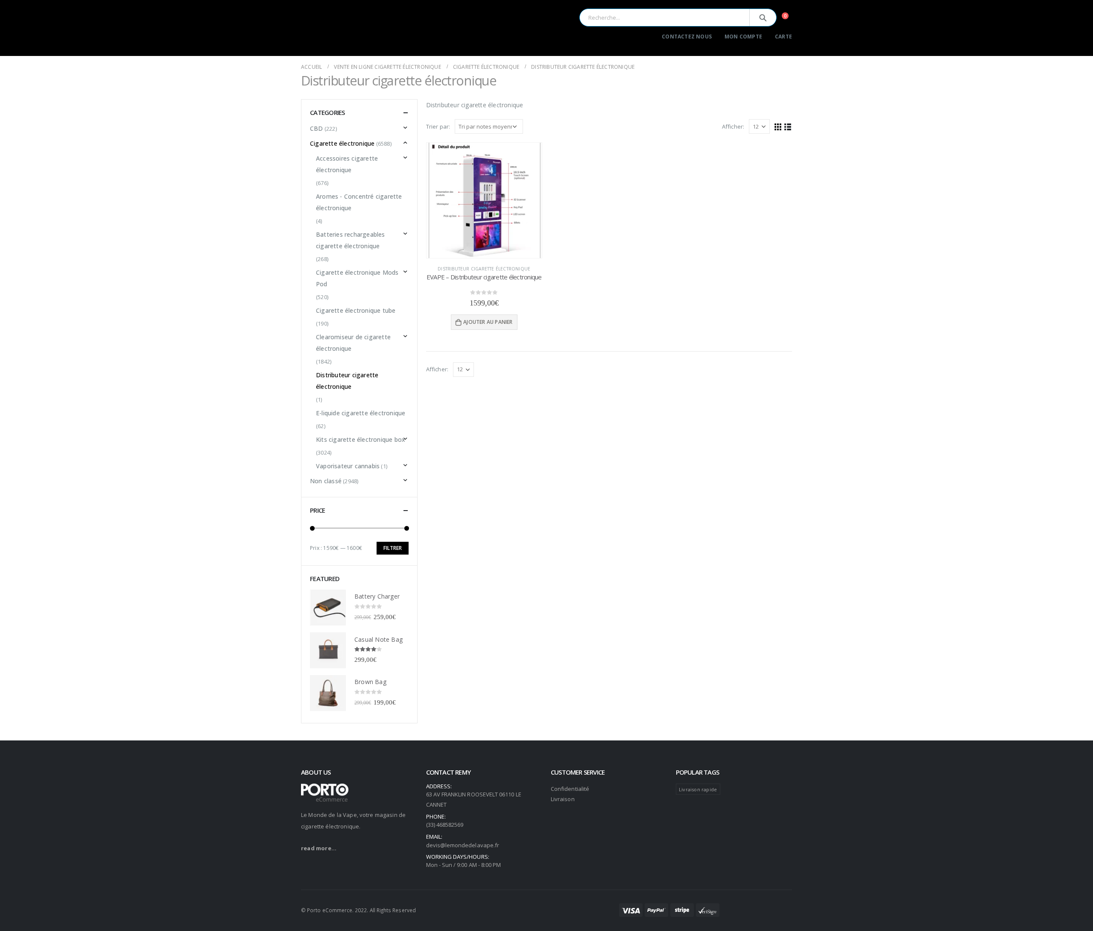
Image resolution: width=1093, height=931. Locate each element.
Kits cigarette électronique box (360, 439)
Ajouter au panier (487, 322)
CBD (316, 128)
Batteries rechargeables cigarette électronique (350, 240)
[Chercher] (763, 17)
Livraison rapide (698, 789)
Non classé (326, 481)
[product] (484, 200)
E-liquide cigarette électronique (360, 413)
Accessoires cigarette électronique (347, 164)
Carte (783, 36)
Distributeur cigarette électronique (484, 269)
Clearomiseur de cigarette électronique (353, 342)
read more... (318, 848)
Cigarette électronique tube (355, 310)
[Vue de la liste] (788, 126)
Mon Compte (743, 36)
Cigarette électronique (342, 143)
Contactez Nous (687, 36)
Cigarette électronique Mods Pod (357, 278)
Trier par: (438, 126)
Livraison (563, 799)
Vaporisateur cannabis (348, 466)
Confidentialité (570, 789)
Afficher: (733, 126)
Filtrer (392, 548)
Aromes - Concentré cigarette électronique (359, 202)
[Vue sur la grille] (778, 126)
